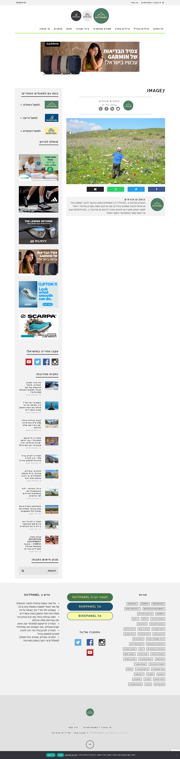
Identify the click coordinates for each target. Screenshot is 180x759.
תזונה (148, 684)
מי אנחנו (45, 29)
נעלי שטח (160, 659)
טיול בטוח (142, 624)
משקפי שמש (129, 654)
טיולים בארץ (122, 29)
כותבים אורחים (109, 101)
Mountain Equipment (154, 608)
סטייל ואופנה (130, 659)
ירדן (141, 649)
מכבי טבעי (143, 654)
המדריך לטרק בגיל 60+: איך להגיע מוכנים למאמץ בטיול (30, 458)
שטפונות (137, 679)
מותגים (58, 29)
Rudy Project (132, 608)
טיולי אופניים (158, 629)
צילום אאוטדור (142, 669)
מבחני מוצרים (129, 649)
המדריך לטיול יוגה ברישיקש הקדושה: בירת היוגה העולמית (30, 524)
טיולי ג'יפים (143, 629)
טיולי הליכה (129, 629)
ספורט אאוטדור (102, 29)
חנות (69, 29)
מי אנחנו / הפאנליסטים (151, 3)
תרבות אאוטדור (135, 684)
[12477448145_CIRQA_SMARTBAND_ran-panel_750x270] (90, 59)
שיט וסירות (159, 684)
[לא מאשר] (176, 755)
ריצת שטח (139, 674)
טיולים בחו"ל (141, 29)
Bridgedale (158, 603)
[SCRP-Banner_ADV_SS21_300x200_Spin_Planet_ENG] (38, 325)
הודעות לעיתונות (157, 624)
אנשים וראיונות (158, 619)
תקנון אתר (80, 733)
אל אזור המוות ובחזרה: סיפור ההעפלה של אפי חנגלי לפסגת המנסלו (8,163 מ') (30, 387)
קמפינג (150, 674)
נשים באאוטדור (146, 659)
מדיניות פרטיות (61, 733)
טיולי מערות (129, 634)
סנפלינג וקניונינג (157, 664)
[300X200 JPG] (38, 199)
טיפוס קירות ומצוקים (156, 644)
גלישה (144, 619)
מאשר (60, 755)
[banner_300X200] (38, 294)
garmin (144, 603)
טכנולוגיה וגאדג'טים (156, 649)
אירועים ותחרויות (145, 613)
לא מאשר (50, 755)
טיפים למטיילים (137, 644)
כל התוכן (158, 29)
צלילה (129, 669)
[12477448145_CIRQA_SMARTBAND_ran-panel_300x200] (38, 262)
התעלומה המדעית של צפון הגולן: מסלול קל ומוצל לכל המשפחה (30, 508)
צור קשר (134, 3)
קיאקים (161, 674)
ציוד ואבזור (82, 29)
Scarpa (160, 613)
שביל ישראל (159, 679)
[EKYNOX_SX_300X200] (38, 230)
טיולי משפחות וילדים (156, 639)
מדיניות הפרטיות (71, 755)
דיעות (135, 619)
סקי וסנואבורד (158, 669)
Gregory (132, 603)
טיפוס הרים (138, 639)
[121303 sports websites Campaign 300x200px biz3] (38, 167)
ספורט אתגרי (140, 664)
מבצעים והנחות (158, 654)
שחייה (147, 679)
